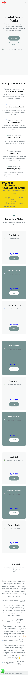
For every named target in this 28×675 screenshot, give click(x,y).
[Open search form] (23, 2)
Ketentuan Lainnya (9, 206)
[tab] (14, 206)
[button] (14, 38)
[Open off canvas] (25, 2)
